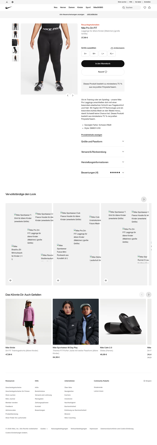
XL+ (111, 54)
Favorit (101, 72)
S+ (85, 54)
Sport (88, 7)
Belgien (148, 381)
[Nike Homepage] (9, 7)
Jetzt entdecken (92, 14)
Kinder (80, 7)
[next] (144, 199)
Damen (72, 7)
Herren (63, 7)
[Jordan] (7, 2)
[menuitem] (133, 2)
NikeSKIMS (98, 7)
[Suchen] (124, 8)
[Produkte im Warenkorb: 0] (149, 8)
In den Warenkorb (102, 64)
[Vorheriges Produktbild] (68, 95)
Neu (55, 7)
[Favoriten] (145, 8)
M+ (94, 54)
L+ (103, 54)
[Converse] (12, 2)
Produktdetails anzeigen (91, 135)
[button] (15, 34)
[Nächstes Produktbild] (73, 95)
